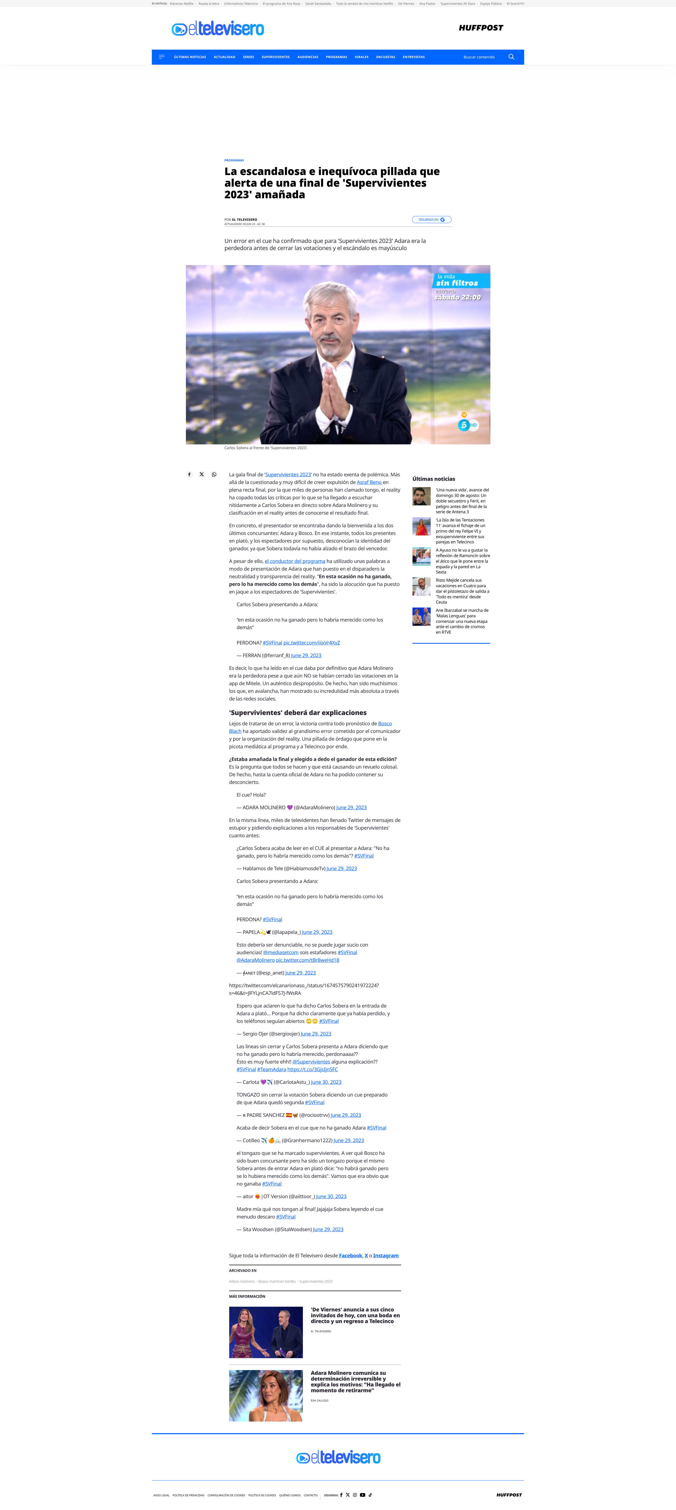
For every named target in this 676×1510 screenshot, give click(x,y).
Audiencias (307, 57)
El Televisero (244, 219)
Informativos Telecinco (241, 3)
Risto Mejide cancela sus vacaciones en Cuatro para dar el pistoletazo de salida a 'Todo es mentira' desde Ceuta (463, 591)
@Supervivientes (311, 1061)
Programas (336, 57)
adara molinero (242, 1281)
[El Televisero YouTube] (362, 1495)
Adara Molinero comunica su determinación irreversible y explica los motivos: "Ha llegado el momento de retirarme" (356, 1381)
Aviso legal (161, 1495)
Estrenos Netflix (182, 3)
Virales (362, 57)
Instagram (386, 1255)
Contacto (310, 1495)
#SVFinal (272, 642)
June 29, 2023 (306, 655)
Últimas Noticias (190, 57)
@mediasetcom (281, 952)
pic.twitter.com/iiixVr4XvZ (311, 642)
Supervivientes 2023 (288, 474)
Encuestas (385, 57)
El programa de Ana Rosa (282, 3)
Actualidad (225, 57)
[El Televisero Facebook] (341, 1495)
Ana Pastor (427, 3)
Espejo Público (491, 3)
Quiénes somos (290, 1495)
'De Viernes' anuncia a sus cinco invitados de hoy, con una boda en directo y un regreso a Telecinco (355, 1315)
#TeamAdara (271, 1069)
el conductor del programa (295, 561)
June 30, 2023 (326, 1082)
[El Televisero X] (348, 1495)
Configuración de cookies (226, 1495)
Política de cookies (262, 1495)
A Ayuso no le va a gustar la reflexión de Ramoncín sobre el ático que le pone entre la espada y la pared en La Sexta (463, 561)
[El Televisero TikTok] (370, 1495)
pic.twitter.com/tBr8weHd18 (307, 960)
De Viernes (406, 3)
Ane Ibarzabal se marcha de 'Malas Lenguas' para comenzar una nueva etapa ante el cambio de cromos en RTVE (462, 621)
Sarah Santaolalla (318, 3)
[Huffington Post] (481, 28)
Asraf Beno (370, 482)
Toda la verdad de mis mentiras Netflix (365, 3)
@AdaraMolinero (256, 960)
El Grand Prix (517, 3)
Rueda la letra (209, 3)
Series (248, 57)
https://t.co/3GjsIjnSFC (312, 1069)
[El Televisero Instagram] (355, 1495)
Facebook (350, 1255)
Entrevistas (414, 57)
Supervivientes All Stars (458, 3)
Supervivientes (276, 57)
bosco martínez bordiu (276, 1281)
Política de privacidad (188, 1495)
